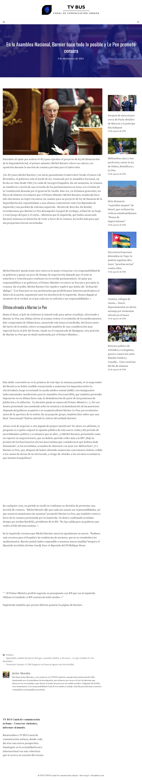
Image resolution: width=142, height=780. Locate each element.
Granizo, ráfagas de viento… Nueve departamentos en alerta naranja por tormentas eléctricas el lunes (122, 307)
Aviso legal (84, 775)
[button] (138, 22)
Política (9, 655)
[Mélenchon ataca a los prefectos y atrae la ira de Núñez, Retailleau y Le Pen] (122, 152)
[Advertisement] (52, 248)
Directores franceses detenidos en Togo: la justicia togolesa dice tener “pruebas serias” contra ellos (121, 260)
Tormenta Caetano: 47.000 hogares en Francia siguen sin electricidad (40, 664)
